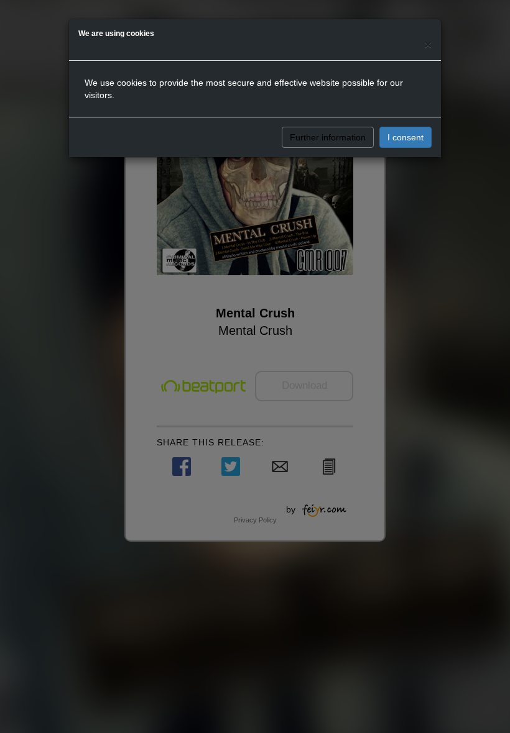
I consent (405, 137)
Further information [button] (328, 137)
